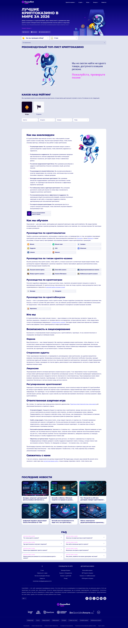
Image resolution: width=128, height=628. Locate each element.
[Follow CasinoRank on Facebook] (86, 598)
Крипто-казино (70, 2)
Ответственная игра (37, 625)
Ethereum (90, 238)
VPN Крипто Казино (87, 578)
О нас (42, 570)
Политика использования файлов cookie (85, 625)
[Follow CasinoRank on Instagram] (90, 598)
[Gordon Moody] (62, 612)
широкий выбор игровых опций (55, 287)
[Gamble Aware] (82, 612)
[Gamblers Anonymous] (38, 612)
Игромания (26, 625)
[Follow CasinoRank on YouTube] (97, 598)
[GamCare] (49, 612)
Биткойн (79, 238)
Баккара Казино (65, 570)
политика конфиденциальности (42, 581)
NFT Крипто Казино (87, 573)
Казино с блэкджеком (65, 573)
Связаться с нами (42, 573)
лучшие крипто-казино (58, 322)
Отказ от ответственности (51, 625)
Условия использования (66, 625)
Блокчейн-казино (87, 570)
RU (23, 598)
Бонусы (95, 2)
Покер (65, 578)
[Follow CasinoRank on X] (94, 598)
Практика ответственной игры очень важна (83, 404)
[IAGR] (30, 612)
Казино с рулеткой (65, 576)
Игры (87, 2)
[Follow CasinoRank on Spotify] (101, 598)
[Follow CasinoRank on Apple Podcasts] (104, 598)
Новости (103, 2)
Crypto (80, 2)
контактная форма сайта (50, 461)
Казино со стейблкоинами (87, 576)
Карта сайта (101, 625)
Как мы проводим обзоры (42, 576)
